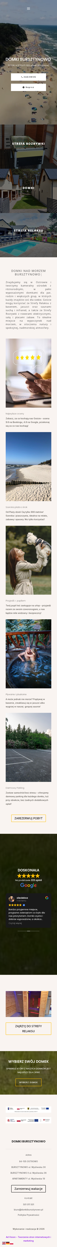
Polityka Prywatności (28, 1215)
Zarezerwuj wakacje (28, 1189)
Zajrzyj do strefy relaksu (28, 1028)
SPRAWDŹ (28, 158)
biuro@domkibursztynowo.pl (28, 1209)
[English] (4, 1243)
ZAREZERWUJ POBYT (28, 818)
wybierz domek (28, 1082)
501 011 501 (28, 1204)
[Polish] (12, 1243)
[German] (8, 1243)
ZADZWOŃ (28, 77)
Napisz (29, 87)
